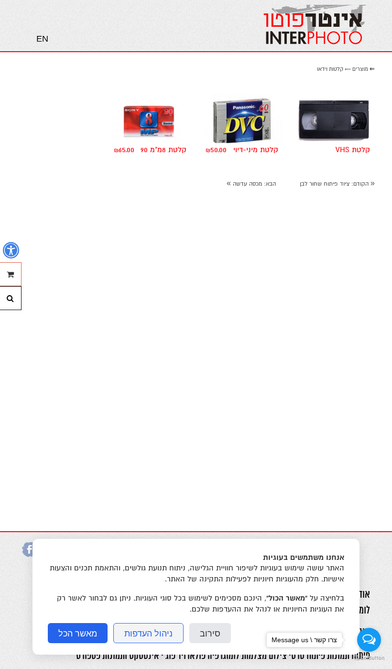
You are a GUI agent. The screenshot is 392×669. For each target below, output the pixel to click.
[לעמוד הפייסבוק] (29, 554)
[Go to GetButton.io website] (369, 658)
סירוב (210, 633)
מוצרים (360, 69)
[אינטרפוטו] (315, 25)
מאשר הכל (77, 633)
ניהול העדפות (148, 633)
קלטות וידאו (330, 69)
